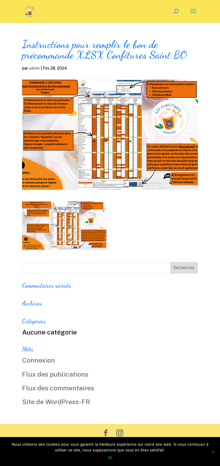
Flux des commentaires (58, 388)
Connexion (38, 360)
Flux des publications (55, 374)
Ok (110, 457)
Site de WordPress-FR (56, 402)
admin (34, 68)
